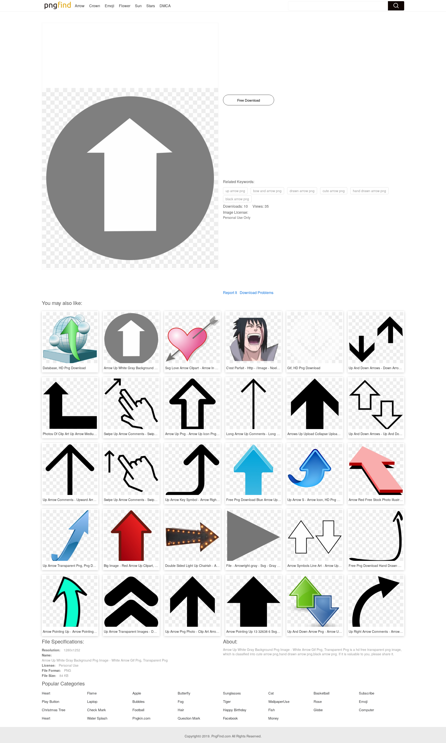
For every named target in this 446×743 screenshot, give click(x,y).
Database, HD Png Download (64, 367)
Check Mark (96, 709)
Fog (181, 701)
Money (273, 718)
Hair (181, 709)
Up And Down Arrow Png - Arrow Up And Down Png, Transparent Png (338, 631)
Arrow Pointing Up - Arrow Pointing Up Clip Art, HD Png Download (91, 631)
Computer (366, 709)
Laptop (92, 701)
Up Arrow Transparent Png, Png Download (74, 565)
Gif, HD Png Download (303, 367)
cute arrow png (334, 190)
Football (138, 709)
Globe (318, 709)
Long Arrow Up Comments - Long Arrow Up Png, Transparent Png (275, 433)
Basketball (321, 693)
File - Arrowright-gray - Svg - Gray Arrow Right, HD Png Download (274, 565)
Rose (318, 701)
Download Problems (256, 292)
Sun (138, 5)
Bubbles (138, 701)
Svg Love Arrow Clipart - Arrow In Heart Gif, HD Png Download (211, 367)
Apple (136, 693)
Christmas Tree (53, 709)
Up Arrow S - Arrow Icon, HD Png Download (319, 499)
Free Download (248, 100)
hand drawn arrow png (369, 190)
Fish (271, 709)
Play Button (50, 701)
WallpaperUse (278, 701)
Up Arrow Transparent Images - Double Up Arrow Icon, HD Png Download (158, 631)
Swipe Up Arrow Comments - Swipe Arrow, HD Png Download (149, 499)
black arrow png (237, 199)
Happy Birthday (234, 709)
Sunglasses (232, 693)
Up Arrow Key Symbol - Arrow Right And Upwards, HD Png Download (216, 499)
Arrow (80, 5)
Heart (46, 693)
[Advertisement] (130, 55)
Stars (150, 5)
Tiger (227, 701)
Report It (230, 292)
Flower (124, 5)
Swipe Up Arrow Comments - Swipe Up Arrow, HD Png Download (151, 433)
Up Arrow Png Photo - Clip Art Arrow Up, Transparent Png (207, 631)
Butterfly (184, 693)
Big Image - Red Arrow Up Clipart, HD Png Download (143, 565)
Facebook (230, 718)
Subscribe (366, 693)
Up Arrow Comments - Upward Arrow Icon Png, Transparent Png (90, 499)
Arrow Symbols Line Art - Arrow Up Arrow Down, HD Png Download (336, 565)
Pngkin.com (141, 718)
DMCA (165, 5)
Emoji (109, 5)
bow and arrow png (267, 190)
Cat (271, 693)
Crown (94, 5)
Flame (92, 693)
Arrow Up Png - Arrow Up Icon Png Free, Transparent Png (208, 433)
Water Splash (97, 718)
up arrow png (235, 190)
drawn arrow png (302, 190)
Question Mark (189, 718)
